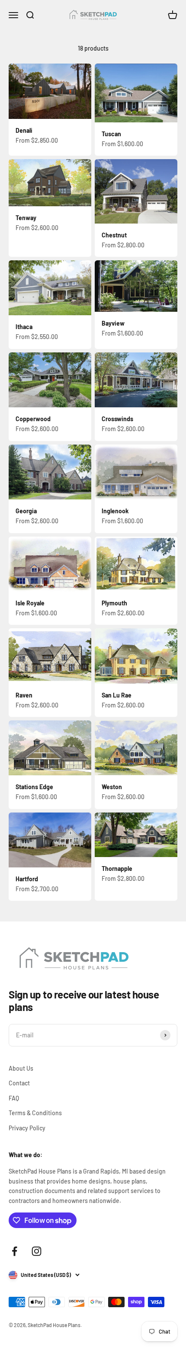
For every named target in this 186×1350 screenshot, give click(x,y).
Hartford (27, 879)
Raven (24, 695)
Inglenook (115, 511)
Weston (112, 786)
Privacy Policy (27, 1128)
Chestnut (114, 235)
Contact (19, 1083)
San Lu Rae (116, 695)
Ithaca (24, 326)
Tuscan (111, 134)
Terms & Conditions (35, 1112)
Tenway (26, 217)
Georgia (26, 511)
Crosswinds (117, 418)
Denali (24, 130)
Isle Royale (30, 603)
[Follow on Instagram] (36, 1251)
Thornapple (117, 868)
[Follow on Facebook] (14, 1251)
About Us (21, 1068)
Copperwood (33, 418)
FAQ (14, 1098)
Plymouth (114, 603)
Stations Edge (34, 786)
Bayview (113, 323)
